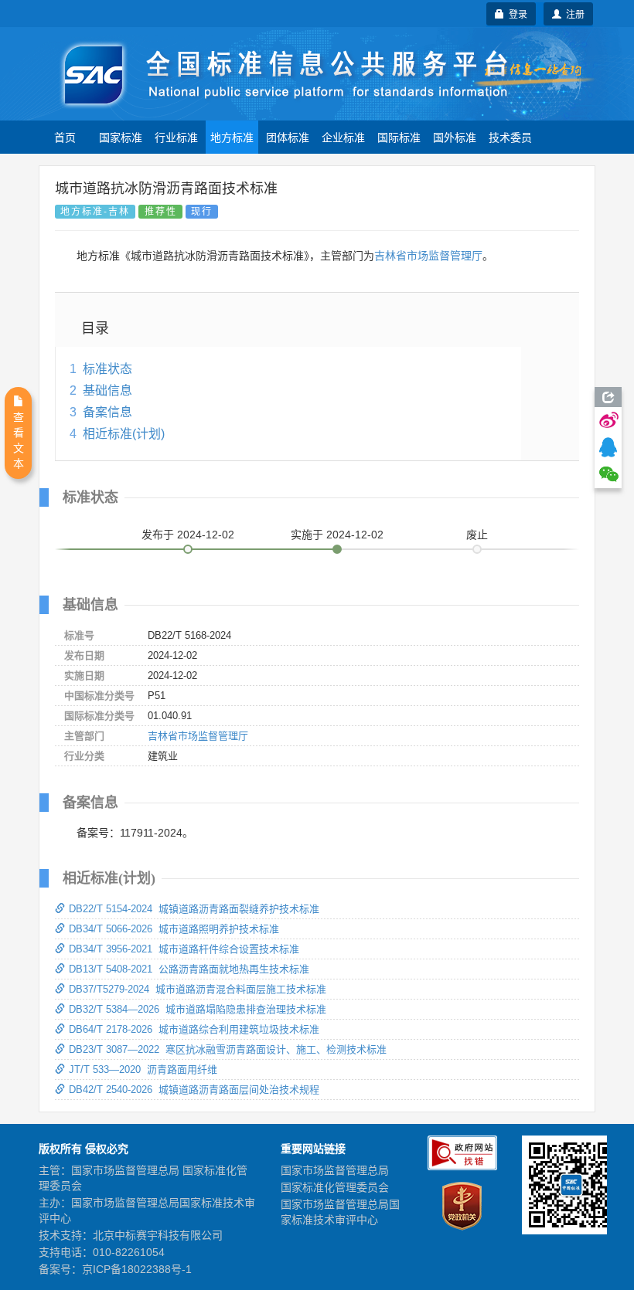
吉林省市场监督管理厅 (428, 256)
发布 (187, 534)
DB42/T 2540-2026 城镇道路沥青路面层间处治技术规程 (194, 1089)
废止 (477, 534)
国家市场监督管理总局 (335, 1170)
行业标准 (176, 136)
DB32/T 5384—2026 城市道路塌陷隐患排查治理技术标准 (197, 1009)
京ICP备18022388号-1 (137, 1269)
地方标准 (232, 136)
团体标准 (287, 136)
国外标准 (454, 136)
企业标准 (343, 136)
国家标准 (120, 136)
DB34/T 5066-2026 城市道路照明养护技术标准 (174, 929)
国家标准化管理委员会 (335, 1187)
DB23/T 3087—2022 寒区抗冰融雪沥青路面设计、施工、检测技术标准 (228, 1049)
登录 (515, 13)
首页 (65, 136)
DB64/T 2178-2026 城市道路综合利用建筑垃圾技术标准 (194, 1029)
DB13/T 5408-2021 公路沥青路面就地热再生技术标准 (189, 969)
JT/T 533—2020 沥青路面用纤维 (143, 1069)
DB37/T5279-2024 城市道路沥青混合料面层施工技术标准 (197, 989)
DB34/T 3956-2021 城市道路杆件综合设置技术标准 (184, 949)
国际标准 (399, 136)
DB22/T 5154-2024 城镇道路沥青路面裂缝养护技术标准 (194, 909)
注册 (573, 13)
